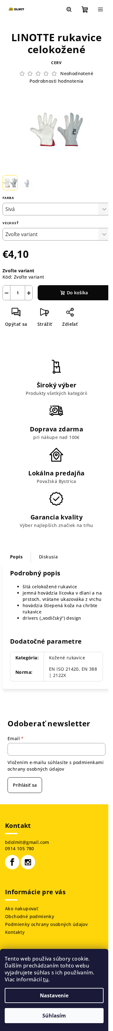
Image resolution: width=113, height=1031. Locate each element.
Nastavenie (54, 995)
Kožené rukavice (67, 658)
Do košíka (77, 293)
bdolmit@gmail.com (27, 842)
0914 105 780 (19, 848)
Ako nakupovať (21, 909)
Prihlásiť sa (25, 785)
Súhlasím (54, 1015)
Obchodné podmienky (29, 916)
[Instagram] (28, 862)
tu (45, 979)
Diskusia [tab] (48, 557)
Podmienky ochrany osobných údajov (46, 924)
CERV (56, 62)
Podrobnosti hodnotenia (56, 81)
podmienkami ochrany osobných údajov (56, 765)
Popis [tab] (16, 557)
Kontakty (14, 932)
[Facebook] (12, 862)
